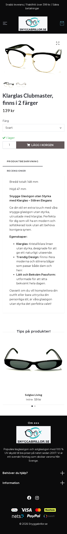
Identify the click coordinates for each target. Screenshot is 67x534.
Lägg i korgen (42, 145)
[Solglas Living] (33, 366)
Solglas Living (33, 394)
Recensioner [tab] (16, 171)
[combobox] (33, 128)
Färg (6, 121)
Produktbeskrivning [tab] (22, 161)
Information (11, 483)
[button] (32, 406)
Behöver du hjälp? (15, 473)
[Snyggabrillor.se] (33, 23)
